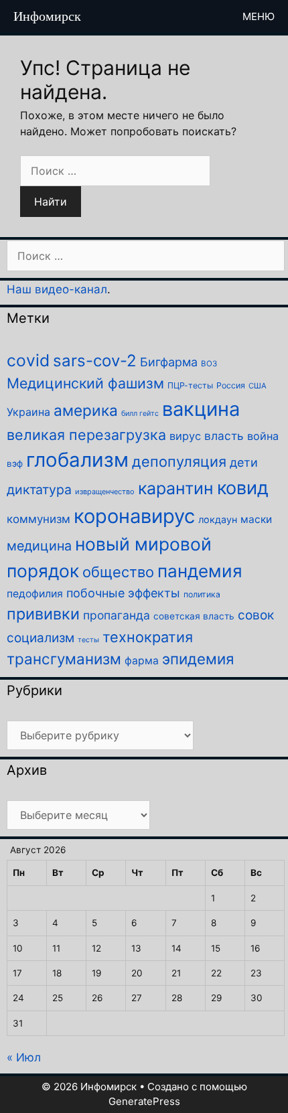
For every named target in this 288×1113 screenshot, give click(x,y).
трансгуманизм (64, 659)
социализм (40, 638)
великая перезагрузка (86, 434)
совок (256, 615)
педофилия (35, 593)
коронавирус (134, 516)
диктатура (39, 489)
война (263, 436)
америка (86, 410)
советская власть (193, 616)
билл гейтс (140, 413)
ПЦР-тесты (190, 385)
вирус (185, 436)
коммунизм (38, 519)
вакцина (201, 409)
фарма (142, 660)
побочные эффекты (123, 593)
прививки (43, 613)
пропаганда (116, 615)
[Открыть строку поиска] (207, 16)
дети (244, 462)
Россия (230, 385)
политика (202, 594)
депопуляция (179, 461)
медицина (39, 546)
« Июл (24, 1057)
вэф (15, 463)
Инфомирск (47, 16)
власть (224, 436)
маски (256, 519)
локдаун (217, 519)
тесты (88, 640)
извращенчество (105, 491)
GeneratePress (144, 1101)
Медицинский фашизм (85, 383)
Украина (28, 412)
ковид (243, 488)
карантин (176, 488)
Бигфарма (169, 362)
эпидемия (198, 659)
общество (118, 572)
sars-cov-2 (95, 360)
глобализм (77, 459)
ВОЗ (209, 363)
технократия (147, 637)
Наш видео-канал (57, 289)
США (257, 385)
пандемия (199, 571)
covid (28, 360)
